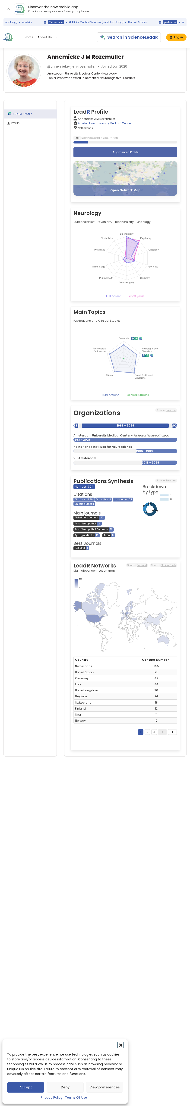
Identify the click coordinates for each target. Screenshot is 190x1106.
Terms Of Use (76, 1097)
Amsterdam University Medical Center (104, 123)
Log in (178, 37)
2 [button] (147, 732)
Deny (65, 1087)
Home (29, 37)
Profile (15, 123)
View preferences (104, 1087)
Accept (25, 1087)
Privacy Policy (52, 1097)
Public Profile (22, 114)
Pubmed (171, 410)
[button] (120, 1045)
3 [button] (154, 732)
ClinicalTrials (168, 565)
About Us (45, 37)
